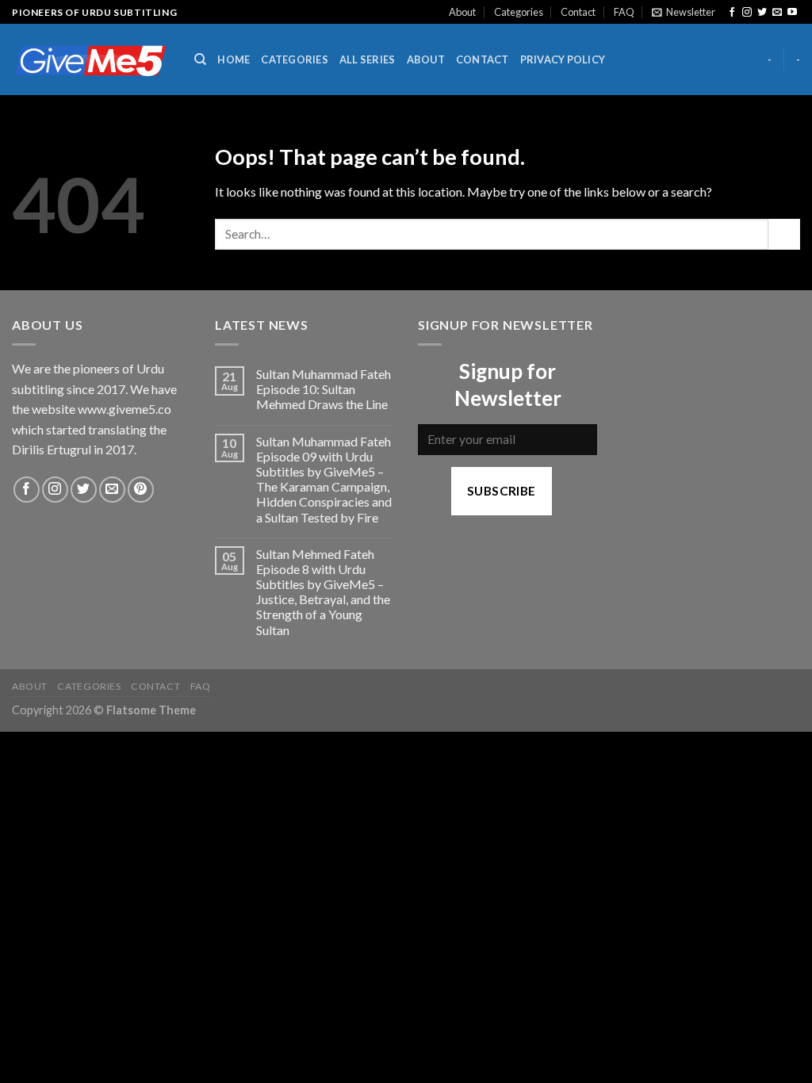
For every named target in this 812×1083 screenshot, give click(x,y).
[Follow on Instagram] (747, 12)
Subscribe (501, 491)
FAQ (624, 12)
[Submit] (784, 234)
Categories (518, 12)
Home (233, 59)
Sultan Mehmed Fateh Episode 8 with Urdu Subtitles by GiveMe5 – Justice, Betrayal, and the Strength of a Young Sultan (323, 591)
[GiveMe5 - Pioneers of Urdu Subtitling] (91, 60)
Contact (578, 12)
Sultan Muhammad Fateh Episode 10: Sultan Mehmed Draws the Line (323, 388)
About (462, 12)
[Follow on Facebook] (732, 12)
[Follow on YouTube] (792, 12)
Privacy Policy (563, 59)
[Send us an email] (777, 12)
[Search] (200, 59)
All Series (367, 59)
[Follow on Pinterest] (141, 489)
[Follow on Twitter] (762, 12)
